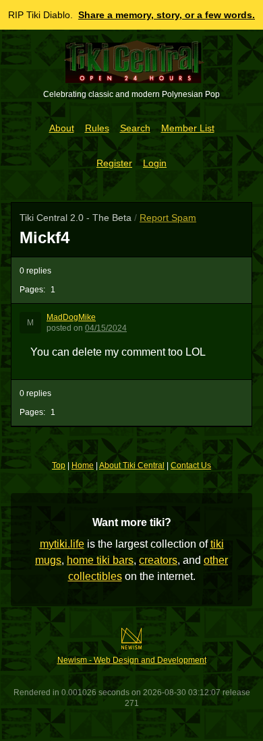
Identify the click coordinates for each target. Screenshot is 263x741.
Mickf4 (44, 237)
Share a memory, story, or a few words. (166, 14)
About (61, 128)
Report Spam (168, 217)
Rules (97, 128)
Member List (187, 128)
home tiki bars (100, 560)
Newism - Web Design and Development (131, 660)
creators (158, 560)
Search (135, 128)
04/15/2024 (106, 328)
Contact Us (191, 465)
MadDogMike (71, 317)
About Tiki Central (132, 465)
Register (114, 163)
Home (82, 465)
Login (155, 163)
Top (58, 465)
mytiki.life (62, 544)
